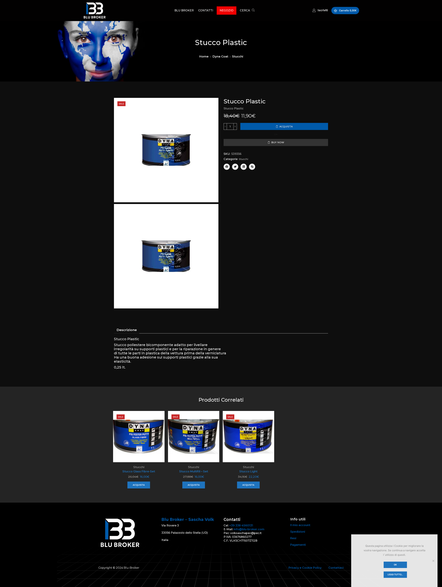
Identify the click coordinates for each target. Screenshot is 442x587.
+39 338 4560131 (241, 525)
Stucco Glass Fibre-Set (138, 471)
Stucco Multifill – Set (193, 471)
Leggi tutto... (395, 574)
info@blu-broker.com (249, 529)
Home (204, 56)
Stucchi (237, 56)
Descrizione (127, 330)
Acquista (139, 485)
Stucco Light (248, 471)
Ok (395, 564)
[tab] (126, 330)
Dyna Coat (220, 56)
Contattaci (336, 567)
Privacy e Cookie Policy (305, 567)
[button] (247, 11)
